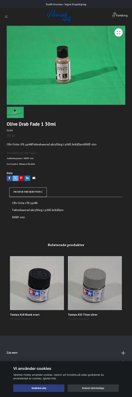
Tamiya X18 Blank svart (25, 314)
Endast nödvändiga (93, 388)
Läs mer (12, 353)
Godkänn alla (38, 388)
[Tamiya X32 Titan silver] (95, 283)
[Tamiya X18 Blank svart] (37, 283)
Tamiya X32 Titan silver (82, 314)
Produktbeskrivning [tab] (28, 192)
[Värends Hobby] (60, 16)
